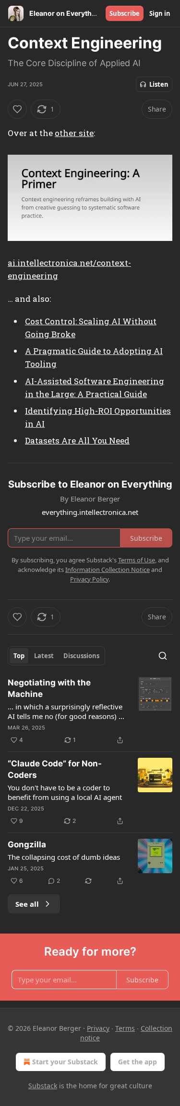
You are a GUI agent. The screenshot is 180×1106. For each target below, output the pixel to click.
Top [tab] (18, 655)
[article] (90, 711)
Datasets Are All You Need (77, 440)
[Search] (162, 655)
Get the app (137, 1061)
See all (27, 904)
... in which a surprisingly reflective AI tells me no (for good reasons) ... (66, 711)
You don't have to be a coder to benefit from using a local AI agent (65, 792)
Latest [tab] (44, 655)
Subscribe (124, 13)
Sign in (159, 13)
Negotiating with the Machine (49, 688)
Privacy (98, 1028)
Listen (158, 84)
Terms (125, 1028)
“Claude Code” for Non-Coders (55, 769)
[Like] (17, 109)
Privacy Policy (89, 579)
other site (74, 132)
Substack (42, 1085)
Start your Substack (65, 1061)
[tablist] (56, 655)
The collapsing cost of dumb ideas (64, 857)
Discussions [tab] (81, 655)
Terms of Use (136, 560)
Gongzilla (27, 844)
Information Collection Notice (107, 569)
